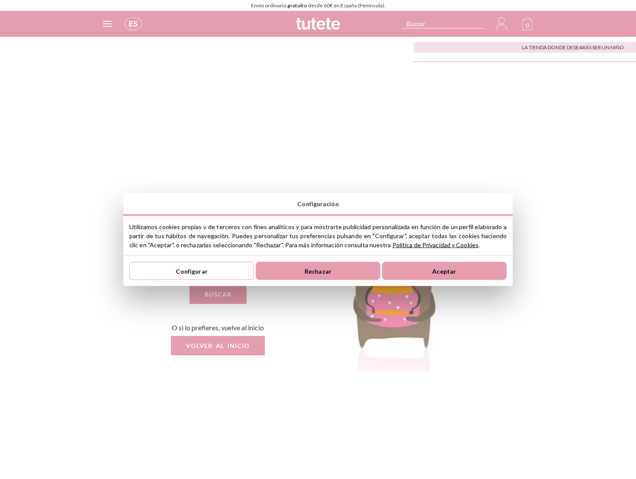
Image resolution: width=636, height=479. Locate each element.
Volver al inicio (218, 345)
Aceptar (444, 271)
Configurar (191, 271)
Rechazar (318, 271)
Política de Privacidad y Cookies (435, 245)
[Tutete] (318, 27)
